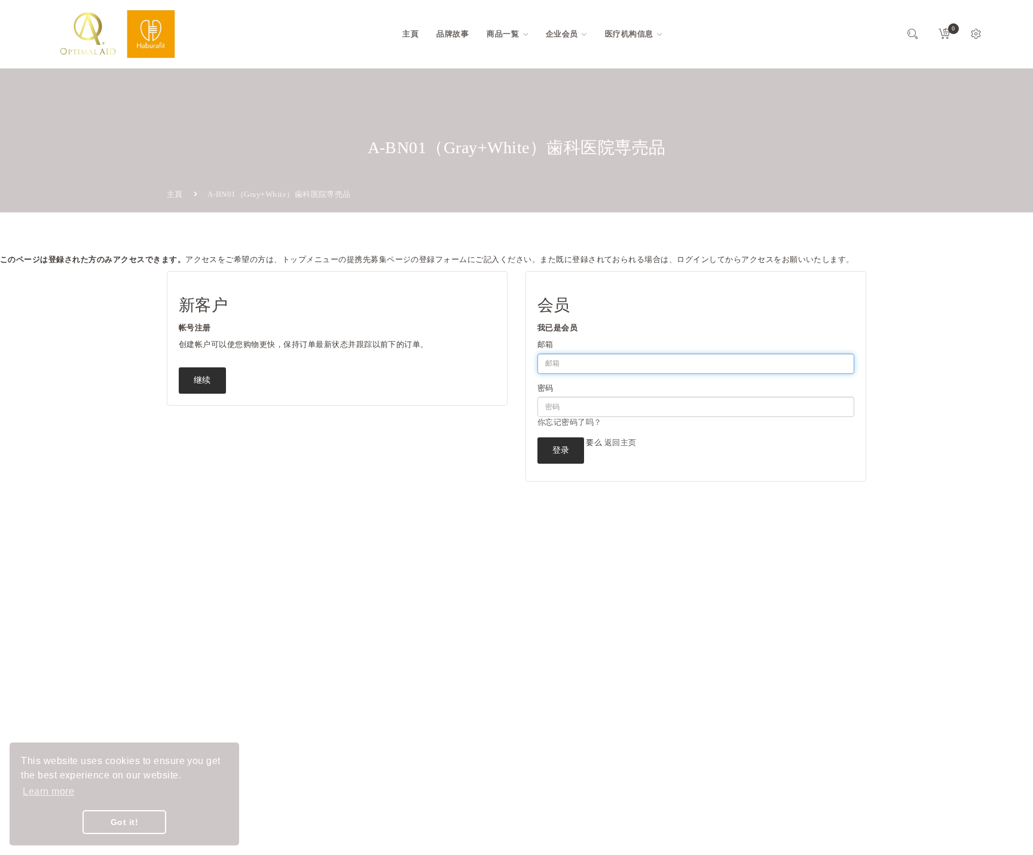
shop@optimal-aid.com (223, 662)
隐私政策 (422, 732)
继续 (202, 380)
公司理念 (422, 667)
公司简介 (422, 645)
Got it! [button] (124, 822)
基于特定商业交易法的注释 (454, 710)
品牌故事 (422, 624)
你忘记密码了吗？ (569, 422)
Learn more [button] (48, 791)
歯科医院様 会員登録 (443, 753)
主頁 (175, 194)
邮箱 (545, 344)
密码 (545, 388)
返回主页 (620, 442)
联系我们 (422, 688)
